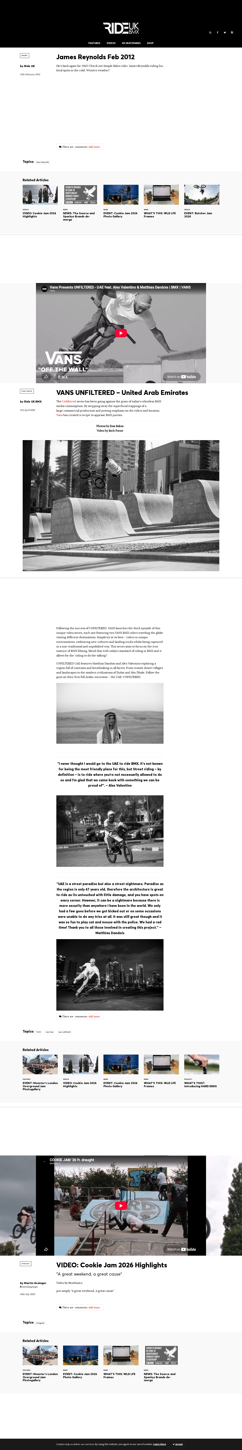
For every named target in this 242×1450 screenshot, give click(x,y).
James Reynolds (42, 162)
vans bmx (50, 1032)
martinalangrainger (29, 1287)
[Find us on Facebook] (217, 33)
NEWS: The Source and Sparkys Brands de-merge (80, 206)
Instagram (40, 1323)
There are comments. (80, 146)
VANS (38, 1032)
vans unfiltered (64, 1032)
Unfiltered (69, 401)
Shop (150, 43)
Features (94, 43)
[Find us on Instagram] (232, 33)
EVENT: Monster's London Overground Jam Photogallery (40, 1076)
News (25, 55)
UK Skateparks (131, 43)
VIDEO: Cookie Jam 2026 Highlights (40, 206)
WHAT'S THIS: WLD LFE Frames (161, 206)
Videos (111, 43)
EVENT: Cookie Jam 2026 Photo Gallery (121, 206)
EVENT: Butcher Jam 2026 (201, 206)
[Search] (210, 33)
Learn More (159, 1444)
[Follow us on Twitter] (225, 33)
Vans (59, 415)
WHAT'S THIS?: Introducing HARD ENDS (201, 1076)
